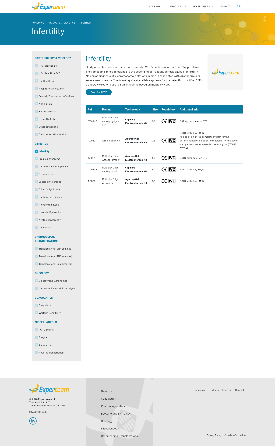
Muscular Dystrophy (50, 212)
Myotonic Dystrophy (50, 219)
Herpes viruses (47, 111)
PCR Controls (46, 329)
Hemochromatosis (49, 204)
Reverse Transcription (51, 352)
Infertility (44, 151)
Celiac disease (47, 173)
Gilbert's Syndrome (49, 189)
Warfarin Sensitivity (50, 312)
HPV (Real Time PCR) (50, 73)
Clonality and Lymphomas (53, 280)
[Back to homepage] (48, 6)
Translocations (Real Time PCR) (56, 263)
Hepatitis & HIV (47, 118)
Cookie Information (235, 435)
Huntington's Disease (51, 196)
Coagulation (44, 297)
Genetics (69, 22)
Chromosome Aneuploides (54, 166)
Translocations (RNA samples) (55, 256)
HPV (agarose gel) (48, 65)
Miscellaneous (46, 322)
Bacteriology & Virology (53, 58)
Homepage (38, 22)
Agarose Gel (45, 344)
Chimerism (45, 227)
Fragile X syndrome (49, 158)
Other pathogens (48, 126)
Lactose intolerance (50, 181)
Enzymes (44, 337)
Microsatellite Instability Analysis (57, 288)
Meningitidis (46, 103)
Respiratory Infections (51, 88)
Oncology (42, 273)
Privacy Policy (214, 435)
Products (54, 22)
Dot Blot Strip (46, 80)
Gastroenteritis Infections (53, 134)
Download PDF (99, 92)
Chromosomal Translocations (47, 239)
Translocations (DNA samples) (55, 248)
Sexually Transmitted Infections (56, 96)
